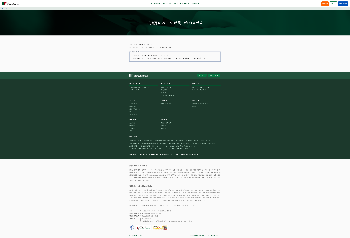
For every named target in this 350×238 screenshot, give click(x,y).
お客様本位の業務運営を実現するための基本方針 (169, 141)
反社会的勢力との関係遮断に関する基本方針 (142, 149)
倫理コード (211, 143)
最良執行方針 (133, 146)
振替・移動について (135, 109)
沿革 (130, 131)
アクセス (132, 128)
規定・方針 (133, 136)
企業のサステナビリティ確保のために (140, 141)
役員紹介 (132, 125)
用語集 (194, 106)
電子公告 (163, 128)
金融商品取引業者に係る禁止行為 (179, 143)
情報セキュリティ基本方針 (167, 149)
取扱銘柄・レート (166, 87)
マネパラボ (195, 4)
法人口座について (166, 104)
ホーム (4, 8)
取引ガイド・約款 (182, 149)
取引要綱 (163, 92)
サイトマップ (142, 154)
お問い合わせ (343, 4)
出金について (133, 106)
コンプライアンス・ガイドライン (204, 141)
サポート (186, 4)
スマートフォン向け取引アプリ (201, 87)
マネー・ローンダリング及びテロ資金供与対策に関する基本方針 (176, 146)
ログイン (333, 4)
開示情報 (164, 119)
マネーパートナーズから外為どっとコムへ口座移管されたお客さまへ (173, 154)
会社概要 (132, 119)
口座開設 (325, 4)
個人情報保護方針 (134, 143)
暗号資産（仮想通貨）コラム (200, 104)
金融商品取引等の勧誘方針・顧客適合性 (154, 143)
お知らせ (202, 75)
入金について (133, 104)
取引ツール (177, 4)
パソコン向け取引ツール (199, 90)
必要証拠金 (164, 90)
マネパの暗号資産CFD (139, 87)
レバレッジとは (134, 90)
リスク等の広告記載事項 (198, 143)
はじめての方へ (155, 4)
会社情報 (132, 154)
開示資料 (163, 125)
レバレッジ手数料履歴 (167, 95)
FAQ (130, 112)
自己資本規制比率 (166, 123)
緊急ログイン (214, 75)
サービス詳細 (167, 4)
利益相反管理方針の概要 (147, 146)
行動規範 (189, 141)
